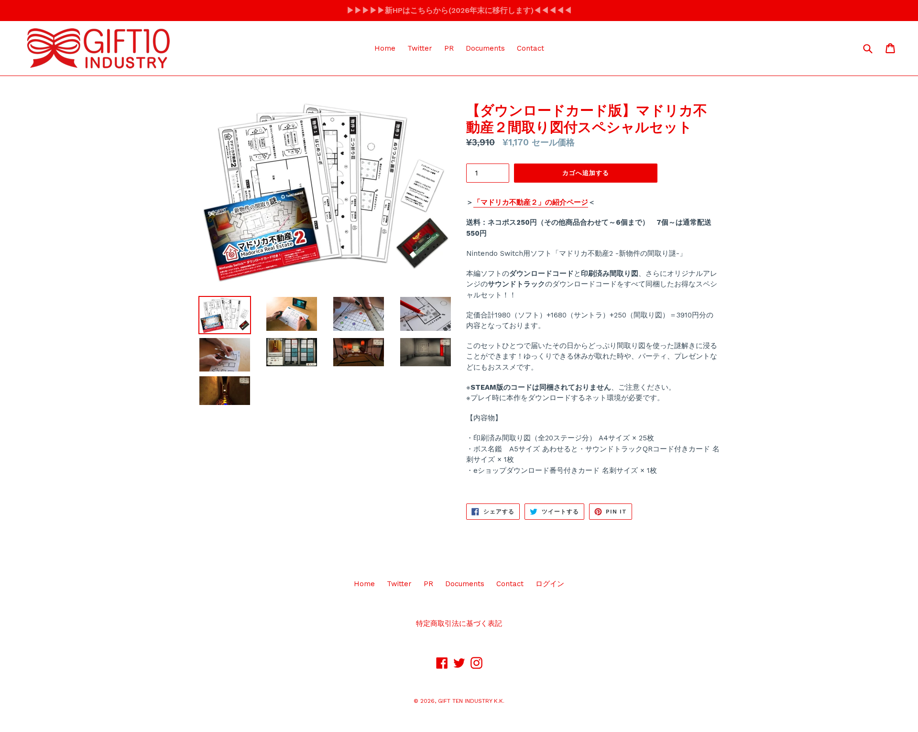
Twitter (419, 48)
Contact (530, 48)
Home (384, 48)
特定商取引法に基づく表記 (459, 623)
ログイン (550, 583)
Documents (485, 48)
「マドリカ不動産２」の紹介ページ (530, 202)
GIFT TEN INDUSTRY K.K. (471, 701)
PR (449, 48)
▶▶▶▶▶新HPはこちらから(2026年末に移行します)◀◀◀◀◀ (459, 10)
